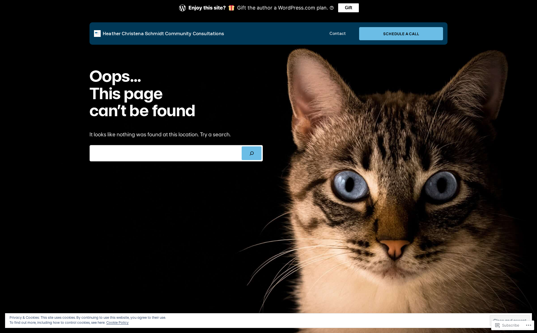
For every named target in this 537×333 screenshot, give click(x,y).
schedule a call (401, 33)
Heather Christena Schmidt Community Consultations (163, 33)
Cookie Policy (117, 322)
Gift (348, 7)
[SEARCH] (252, 153)
